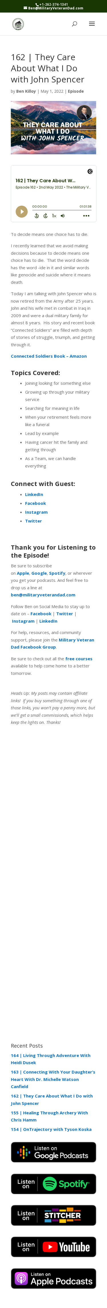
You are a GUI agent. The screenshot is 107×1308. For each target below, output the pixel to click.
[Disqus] (53, 806)
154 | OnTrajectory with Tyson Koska (51, 1129)
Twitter (64, 613)
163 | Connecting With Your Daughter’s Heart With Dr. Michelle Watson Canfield (53, 1079)
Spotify (56, 573)
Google (38, 573)
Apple (22, 573)
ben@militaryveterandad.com (43, 595)
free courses (78, 658)
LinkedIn (47, 621)
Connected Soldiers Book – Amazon (49, 356)
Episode (76, 91)
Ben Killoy (26, 91)
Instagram (23, 621)
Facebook (41, 613)
